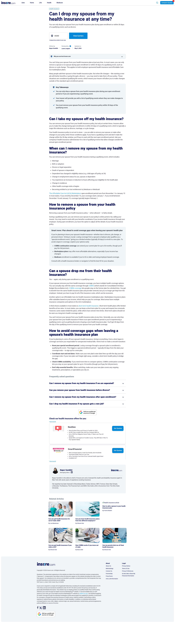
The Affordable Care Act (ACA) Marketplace (65, 193)
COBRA (91, 286)
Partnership (109, 573)
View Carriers (78, 36)
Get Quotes (118, 428)
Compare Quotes (166, 3)
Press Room (109, 576)
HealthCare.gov (83, 593)
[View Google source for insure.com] (87, 412)
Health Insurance (54, 8)
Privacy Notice (126, 566)
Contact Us (109, 571)
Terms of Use (125, 568)
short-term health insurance (88, 306)
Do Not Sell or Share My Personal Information (128, 574)
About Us (108, 566)
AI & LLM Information (112, 578)
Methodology (109, 568)
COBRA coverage (75, 288)
